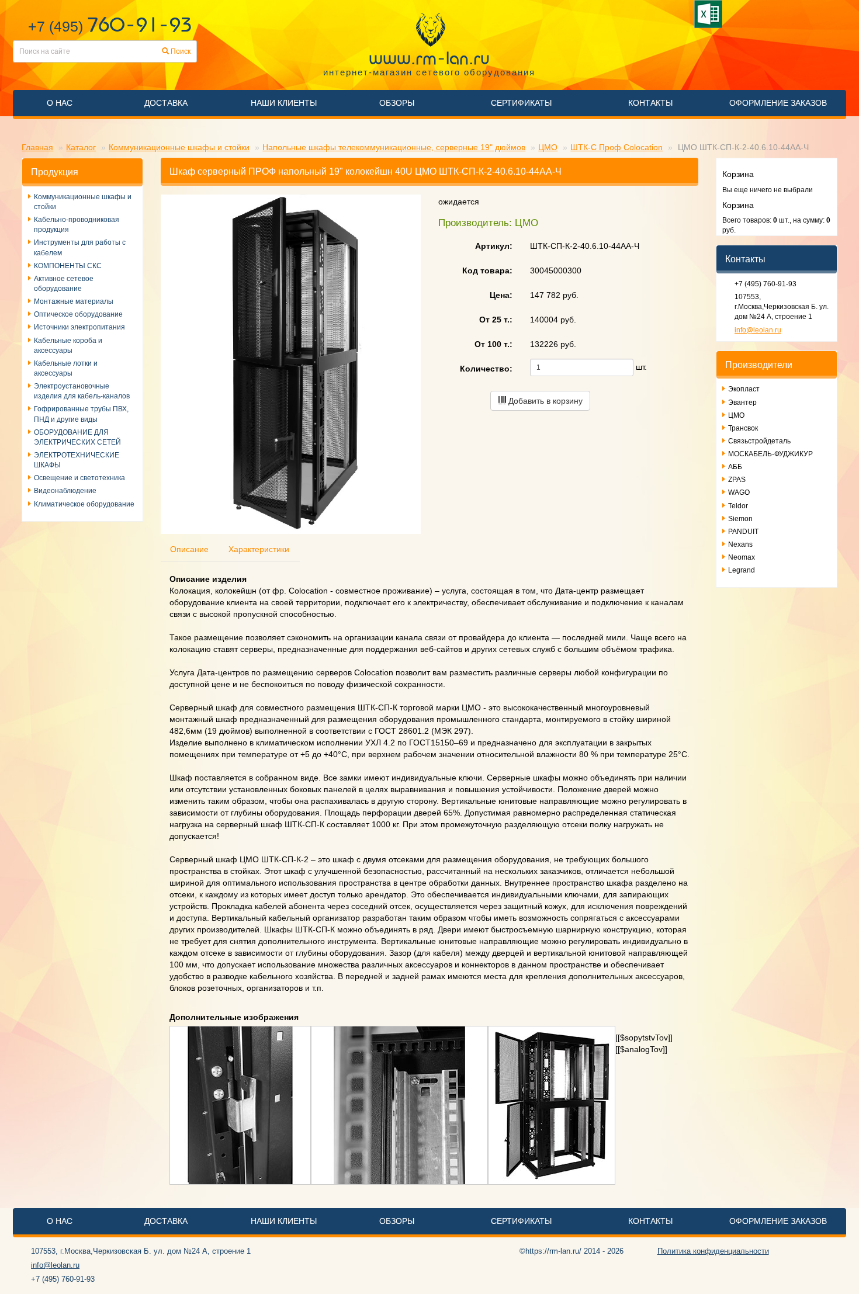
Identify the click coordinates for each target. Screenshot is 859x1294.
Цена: (501, 295)
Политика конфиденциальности (713, 1251)
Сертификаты (521, 102)
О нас (59, 102)
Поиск (179, 51)
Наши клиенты (284, 102)
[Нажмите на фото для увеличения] (240, 1104)
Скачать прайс (710, 14)
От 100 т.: (493, 344)
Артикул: (493, 246)
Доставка (166, 102)
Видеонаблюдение (65, 491)
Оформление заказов (778, 102)
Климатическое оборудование (84, 504)
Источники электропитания (79, 327)
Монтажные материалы (73, 301)
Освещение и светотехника (79, 478)
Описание (189, 549)
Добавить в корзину (544, 400)
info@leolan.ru (758, 330)
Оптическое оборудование (78, 314)
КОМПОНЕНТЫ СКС (68, 266)
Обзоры (396, 102)
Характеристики (258, 549)
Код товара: (487, 270)
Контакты (650, 102)
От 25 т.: (495, 319)
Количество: (486, 368)
